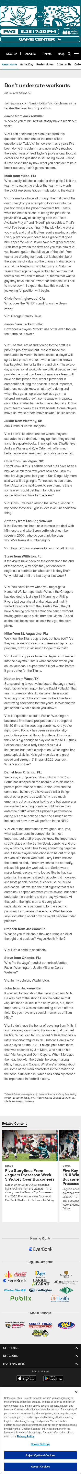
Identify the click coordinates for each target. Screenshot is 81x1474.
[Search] (69, 53)
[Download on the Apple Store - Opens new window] (26, 1378)
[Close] (76, 1392)
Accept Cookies (40, 1466)
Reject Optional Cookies (40, 1455)
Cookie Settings (40, 1444)
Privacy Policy (25, 1436)
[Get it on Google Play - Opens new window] (53, 1380)
